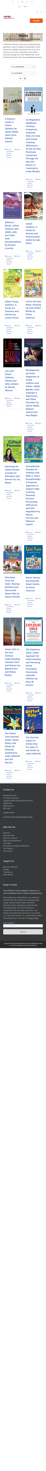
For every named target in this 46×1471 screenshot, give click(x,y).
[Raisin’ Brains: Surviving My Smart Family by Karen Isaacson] (33, 559)
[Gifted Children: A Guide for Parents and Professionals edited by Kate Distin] (33, 206)
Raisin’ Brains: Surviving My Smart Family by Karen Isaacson (33, 584)
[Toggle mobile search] (37, 12)
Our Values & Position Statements (16, 846)
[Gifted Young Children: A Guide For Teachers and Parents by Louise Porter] (12, 283)
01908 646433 (8, 813)
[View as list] (25, 78)
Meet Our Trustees (10, 838)
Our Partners (8, 848)
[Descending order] (34, 67)
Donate (36, 21)
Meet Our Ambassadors (12, 841)
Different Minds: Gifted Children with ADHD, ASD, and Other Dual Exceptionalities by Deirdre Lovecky (13, 235)
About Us (6, 833)
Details (18, 149)
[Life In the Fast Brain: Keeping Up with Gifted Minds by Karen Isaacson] (33, 283)
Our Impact (7, 843)
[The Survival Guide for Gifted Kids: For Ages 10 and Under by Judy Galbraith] (33, 720)
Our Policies (32, 945)
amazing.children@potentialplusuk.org (17, 817)
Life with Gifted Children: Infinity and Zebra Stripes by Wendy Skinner (12, 381)
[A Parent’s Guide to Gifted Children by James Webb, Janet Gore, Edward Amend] (12, 101)
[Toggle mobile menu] (42, 12)
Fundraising (7, 872)
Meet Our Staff (8, 835)
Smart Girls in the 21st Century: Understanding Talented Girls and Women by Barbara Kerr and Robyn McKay (12, 662)
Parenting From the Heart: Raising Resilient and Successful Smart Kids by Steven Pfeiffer (12, 587)
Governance (8, 851)
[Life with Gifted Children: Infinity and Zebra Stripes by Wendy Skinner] (12, 353)
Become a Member (10, 867)
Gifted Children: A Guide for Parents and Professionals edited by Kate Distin (33, 233)
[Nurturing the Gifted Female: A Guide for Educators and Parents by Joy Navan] (12, 449)
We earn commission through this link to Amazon (9, 153)
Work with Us (8, 875)
